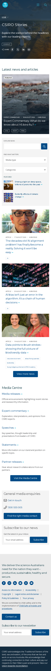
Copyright (6, 594)
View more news (25, 374)
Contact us (11, 616)
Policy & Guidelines (10, 598)
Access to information (12, 590)
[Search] (44, 146)
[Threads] (26, 583)
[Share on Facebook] (12, 49)
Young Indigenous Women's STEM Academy (21, 367)
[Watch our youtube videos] (31, 583)
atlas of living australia (32, 359)
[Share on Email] (29, 49)
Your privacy (28, 598)
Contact (6, 44)
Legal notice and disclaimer (27, 594)
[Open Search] (45, 5)
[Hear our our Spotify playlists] (20, 583)
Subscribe (38, 539)
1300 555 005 (15, 507)
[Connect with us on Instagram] (9, 583)
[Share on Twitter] (18, 49)
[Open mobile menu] (38, 5)
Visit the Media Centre (25, 478)
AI (7, 258)
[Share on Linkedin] (23, 49)
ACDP (15, 131)
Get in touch (15, 500)
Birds (23, 131)
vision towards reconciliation (15, 665)
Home (4, 17)
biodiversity (10, 363)
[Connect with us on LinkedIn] (15, 583)
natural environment (14, 359)
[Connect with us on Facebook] (4, 583)
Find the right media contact (22, 516)
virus (6, 131)
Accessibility (31, 590)
